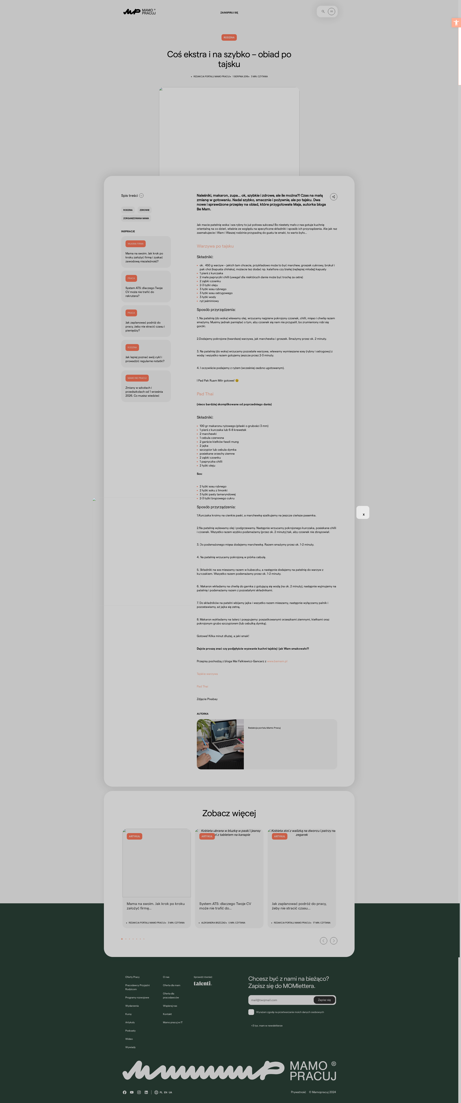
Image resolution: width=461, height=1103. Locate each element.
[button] (456, 22)
